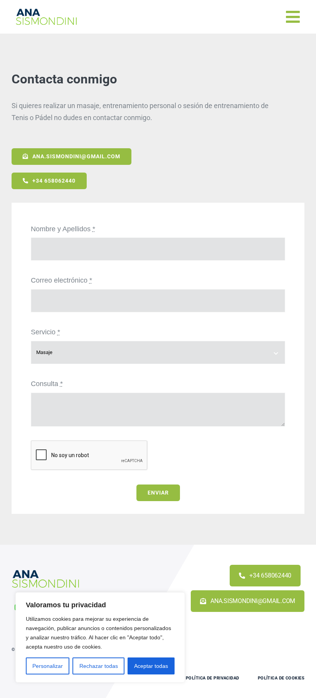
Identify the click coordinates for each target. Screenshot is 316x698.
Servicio (45, 332)
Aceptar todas (151, 666)
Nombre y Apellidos (63, 229)
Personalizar (47, 666)
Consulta (47, 384)
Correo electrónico (61, 280)
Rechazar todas (98, 666)
